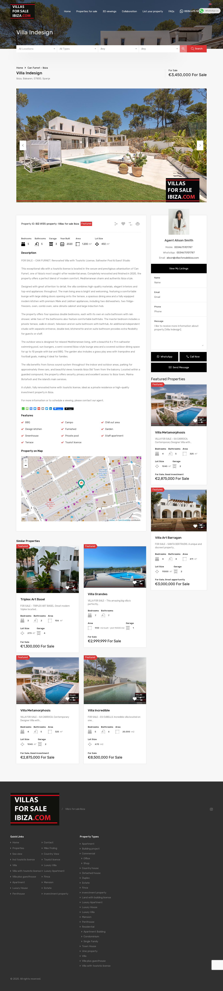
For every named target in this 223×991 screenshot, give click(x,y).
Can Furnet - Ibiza (38, 67)
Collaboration (129, 11)
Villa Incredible (99, 710)
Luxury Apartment (54, 871)
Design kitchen (33, 429)
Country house (90, 868)
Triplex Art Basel (32, 599)
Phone (157, 306)
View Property (48, 583)
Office (87, 858)
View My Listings (178, 268)
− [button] (26, 465)
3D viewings (109, 11)
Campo (69, 422)
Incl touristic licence (23, 859)
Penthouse (18, 894)
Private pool (72, 435)
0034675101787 (183, 247)
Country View (51, 854)
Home (67, 11)
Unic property (89, 951)
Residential (88, 926)
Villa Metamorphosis (35, 710)
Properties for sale (86, 11)
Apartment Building (94, 931)
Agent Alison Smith (179, 240)
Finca (47, 877)
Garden (109, 429)
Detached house (91, 873)
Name (157, 277)
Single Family (91, 941)
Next (200, 145)
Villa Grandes (97, 594)
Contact (48, 842)
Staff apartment (114, 435)
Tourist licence (73, 442)
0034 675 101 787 (194, 11)
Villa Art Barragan (168, 537)
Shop (86, 863)
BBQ (27, 422)
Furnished (70, 429)
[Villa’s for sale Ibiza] (22, 18)
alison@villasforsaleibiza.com (183, 257)
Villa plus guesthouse (24, 877)
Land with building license (96, 897)
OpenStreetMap (124, 520)
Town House (89, 946)
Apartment (18, 882)
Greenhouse (32, 435)
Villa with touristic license (26, 871)
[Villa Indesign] (81, 484)
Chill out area (112, 422)
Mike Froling (50, 848)
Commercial (88, 853)
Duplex (86, 877)
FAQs (171, 11)
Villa (14, 865)
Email (157, 292)
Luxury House (20, 888)
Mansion (48, 882)
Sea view (17, 854)
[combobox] (36, 48)
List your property (153, 11)
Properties (18, 848)
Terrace (29, 442)
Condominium (91, 936)
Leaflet (112, 520)
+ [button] (26, 460)
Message (158, 321)
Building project (91, 848)
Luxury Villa (50, 865)
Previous (23, 145)
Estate (48, 888)
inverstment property (56, 894)
